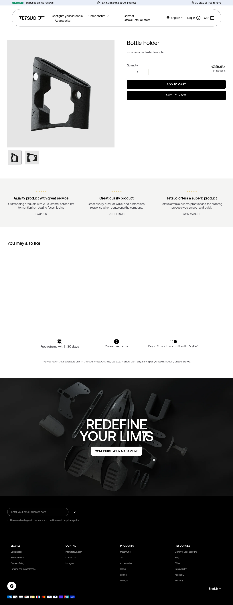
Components (97, 16)
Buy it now (176, 95)
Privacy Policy (17, 557)
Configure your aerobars (67, 16)
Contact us (71, 557)
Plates (123, 569)
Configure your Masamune (116, 451)
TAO (122, 557)
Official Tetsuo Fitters (137, 20)
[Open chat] (11, 586)
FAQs (177, 563)
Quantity (132, 65)
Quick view (33, 303)
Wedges (124, 580)
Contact (129, 16)
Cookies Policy (18, 563)
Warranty (179, 580)
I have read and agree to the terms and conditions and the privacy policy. (44, 520)
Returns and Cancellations (23, 569)
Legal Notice (17, 552)
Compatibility (181, 569)
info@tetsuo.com (74, 552)
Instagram (70, 563)
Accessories (62, 20)
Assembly (179, 575)
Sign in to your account (186, 552)
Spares (123, 575)
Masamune (125, 552)
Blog (177, 557)
